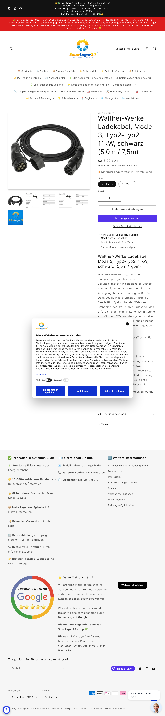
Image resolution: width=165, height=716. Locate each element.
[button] (11, 48)
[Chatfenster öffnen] (6, 710)
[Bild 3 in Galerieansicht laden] (49, 200)
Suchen (112, 488)
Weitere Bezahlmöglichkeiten (127, 226)
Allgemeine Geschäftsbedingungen (128, 465)
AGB (76, 708)
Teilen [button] (104, 424)
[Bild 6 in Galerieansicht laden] (15, 217)
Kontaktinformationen (115, 708)
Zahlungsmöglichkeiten (121, 505)
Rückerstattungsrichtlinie (122, 482)
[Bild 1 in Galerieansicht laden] (15, 200)
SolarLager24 (23, 708)
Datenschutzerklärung (60, 708)
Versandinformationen (120, 494)
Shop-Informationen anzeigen (118, 247)
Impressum (114, 476)
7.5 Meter (127, 184)
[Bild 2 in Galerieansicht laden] (32, 200)
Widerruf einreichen (132, 585)
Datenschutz (115, 471)
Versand (102, 165)
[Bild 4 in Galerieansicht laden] (65, 200)
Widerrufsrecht (116, 499)
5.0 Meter (107, 184)
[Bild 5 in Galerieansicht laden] (82, 200)
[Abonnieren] (62, 668)
